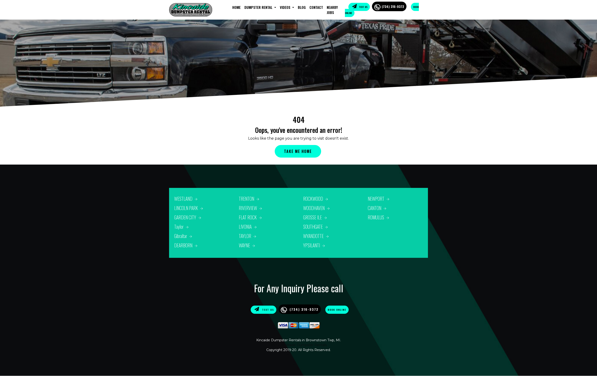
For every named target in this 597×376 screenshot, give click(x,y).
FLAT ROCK (248, 217)
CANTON (374, 207)
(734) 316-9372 (393, 6)
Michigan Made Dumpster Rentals (299, 345)
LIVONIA (245, 226)
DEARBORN (183, 245)
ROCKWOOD (313, 198)
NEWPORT (376, 198)
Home (236, 7)
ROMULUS (376, 217)
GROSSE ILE (312, 217)
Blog (302, 7)
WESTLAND (183, 198)
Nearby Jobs (332, 10)
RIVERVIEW (248, 207)
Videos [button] (285, 7)
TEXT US (363, 7)
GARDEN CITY (185, 217)
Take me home (298, 151)
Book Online (337, 309)
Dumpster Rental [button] (258, 7)
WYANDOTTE (313, 235)
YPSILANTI (311, 245)
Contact (316, 7)
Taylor (179, 226)
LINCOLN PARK (186, 207)
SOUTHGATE (313, 226)
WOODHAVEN (314, 207)
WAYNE (244, 245)
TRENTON (246, 198)
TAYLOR (245, 235)
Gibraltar (180, 235)
